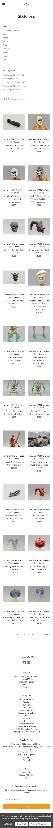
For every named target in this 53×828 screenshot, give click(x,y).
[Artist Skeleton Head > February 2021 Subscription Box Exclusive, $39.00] (39, 277)
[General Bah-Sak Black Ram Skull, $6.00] (39, 226)
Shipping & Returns (26, 682)
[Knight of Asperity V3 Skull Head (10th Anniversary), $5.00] (14, 173)
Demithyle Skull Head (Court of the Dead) (39, 146)
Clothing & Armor (26, 710)
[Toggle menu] (3, 3)
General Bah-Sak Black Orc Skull (14, 251)
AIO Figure (26, 749)
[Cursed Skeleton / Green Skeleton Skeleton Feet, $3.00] (39, 334)
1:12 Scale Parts (26, 699)
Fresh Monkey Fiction (26, 752)
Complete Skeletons (11, 30)
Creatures (27, 708)
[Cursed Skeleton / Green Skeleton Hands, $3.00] (14, 334)
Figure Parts (26, 705)
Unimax (26, 757)
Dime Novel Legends (26, 755)
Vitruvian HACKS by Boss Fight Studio (26, 744)
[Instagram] (24, 662)
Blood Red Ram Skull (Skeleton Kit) (39, 517)
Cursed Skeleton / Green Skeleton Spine (14, 412)
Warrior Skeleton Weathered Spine (14, 517)
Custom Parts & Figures (26, 726)
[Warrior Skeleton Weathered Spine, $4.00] (14, 492)
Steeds (26, 721)
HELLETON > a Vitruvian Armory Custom (14, 463)
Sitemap (26, 687)
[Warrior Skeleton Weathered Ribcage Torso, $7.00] (39, 438)
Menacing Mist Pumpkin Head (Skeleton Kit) (14, 619)
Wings (5, 38)
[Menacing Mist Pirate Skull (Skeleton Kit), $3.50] (39, 594)
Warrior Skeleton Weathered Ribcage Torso (39, 465)
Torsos (6, 49)
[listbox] (19, 99)
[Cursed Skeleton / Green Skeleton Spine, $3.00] (14, 387)
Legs (5, 56)
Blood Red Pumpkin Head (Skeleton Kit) (39, 568)
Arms (5, 45)
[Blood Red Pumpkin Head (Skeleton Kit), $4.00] (39, 543)
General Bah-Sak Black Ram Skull (39, 251)
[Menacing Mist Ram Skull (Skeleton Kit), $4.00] (14, 543)
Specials (26, 702)
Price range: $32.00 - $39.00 (14, 89)
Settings (8, 823)
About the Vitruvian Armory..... (27, 676)
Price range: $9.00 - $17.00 (14, 79)
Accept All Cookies (40, 823)
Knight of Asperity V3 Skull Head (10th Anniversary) (14, 199)
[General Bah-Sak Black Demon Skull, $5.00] (14, 277)
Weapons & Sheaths (26, 713)
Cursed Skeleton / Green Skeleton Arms (39, 412)
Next (46, 635)
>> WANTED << (26, 679)
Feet (4, 60)
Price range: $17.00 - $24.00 (14, 82)
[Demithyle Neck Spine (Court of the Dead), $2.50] (14, 122)
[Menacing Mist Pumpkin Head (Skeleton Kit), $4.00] (14, 594)
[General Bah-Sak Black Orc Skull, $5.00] (14, 226)
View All (26, 760)
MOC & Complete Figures (26, 729)
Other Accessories (26, 724)
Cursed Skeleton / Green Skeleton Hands (14, 359)
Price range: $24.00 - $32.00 (14, 86)
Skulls (5, 34)
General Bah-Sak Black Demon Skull (14, 302)
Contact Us (26, 685)
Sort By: (7, 99)
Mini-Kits (26, 718)
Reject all (21, 823)
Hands (5, 41)
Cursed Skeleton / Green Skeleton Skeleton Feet (39, 360)
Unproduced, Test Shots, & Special (26, 732)
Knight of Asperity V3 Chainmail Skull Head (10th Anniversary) (39, 199)
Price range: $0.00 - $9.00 (13, 75)
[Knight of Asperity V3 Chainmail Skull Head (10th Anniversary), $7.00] (39, 173)
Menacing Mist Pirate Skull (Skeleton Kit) (39, 619)
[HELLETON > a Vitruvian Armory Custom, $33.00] (14, 438)
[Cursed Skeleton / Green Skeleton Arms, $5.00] (39, 387)
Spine (5, 52)
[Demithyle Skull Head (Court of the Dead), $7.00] (39, 122)
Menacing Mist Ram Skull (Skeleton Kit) (14, 568)
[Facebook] (28, 662)
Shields (26, 716)
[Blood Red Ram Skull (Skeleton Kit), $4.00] (39, 492)
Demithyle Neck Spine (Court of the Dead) (14, 146)
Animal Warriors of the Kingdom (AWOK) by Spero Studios (26, 747)
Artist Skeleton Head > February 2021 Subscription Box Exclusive (39, 305)
